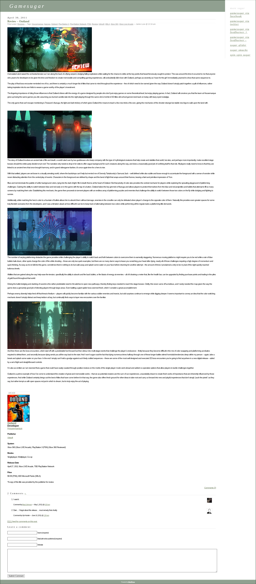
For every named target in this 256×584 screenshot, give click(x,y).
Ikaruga (47, 24)
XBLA (107, 24)
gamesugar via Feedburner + (239, 31)
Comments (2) (210, 488)
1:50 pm (46, 515)
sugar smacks (239, 50)
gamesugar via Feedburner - (239, 39)
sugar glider (238, 45)
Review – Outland (18, 21)
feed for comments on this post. (22, 521)
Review (95, 24)
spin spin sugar (240, 54)
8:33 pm (47, 505)
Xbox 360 (114, 24)
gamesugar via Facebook (239, 15)
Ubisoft (101, 24)
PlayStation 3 (64, 24)
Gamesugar (27, 6)
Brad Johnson (27, 505)
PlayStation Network (78, 24)
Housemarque (37, 24)
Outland (54, 24)
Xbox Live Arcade (126, 24)
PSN (89, 24)
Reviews (20, 24)
